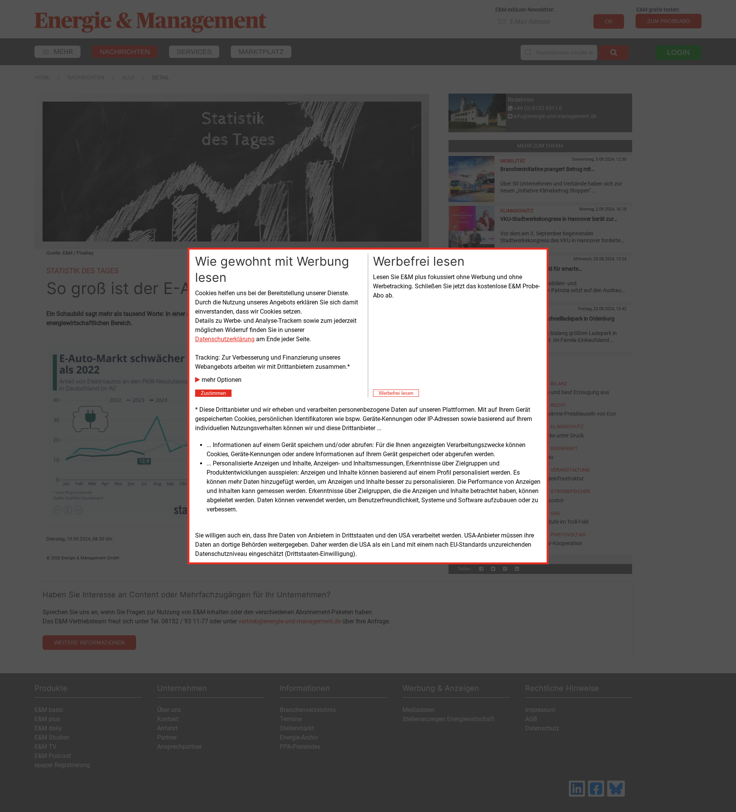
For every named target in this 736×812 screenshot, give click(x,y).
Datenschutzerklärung (225, 339)
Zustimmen (213, 393)
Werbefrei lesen (396, 393)
